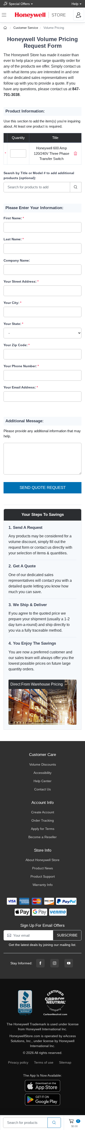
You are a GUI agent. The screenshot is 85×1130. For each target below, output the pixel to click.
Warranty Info (43, 885)
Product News (42, 868)
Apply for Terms (42, 829)
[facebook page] (40, 963)
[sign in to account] (78, 14)
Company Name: (17, 260)
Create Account (42, 812)
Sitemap (65, 1062)
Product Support (42, 876)
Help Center (42, 781)
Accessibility (42, 773)
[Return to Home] (6, 28)
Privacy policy (18, 1062)
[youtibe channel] (68, 963)
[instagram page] (54, 963)
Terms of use (43, 1062)
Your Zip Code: (16, 345)
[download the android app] (42, 1099)
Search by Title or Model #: (39, 175)
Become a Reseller (42, 837)
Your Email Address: (20, 387)
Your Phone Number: (20, 366)
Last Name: (13, 239)
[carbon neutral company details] (55, 1003)
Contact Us (42, 789)
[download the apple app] (42, 1085)
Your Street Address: (20, 281)
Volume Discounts (42, 764)
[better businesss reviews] (25, 1003)
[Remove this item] (75, 154)
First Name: (13, 218)
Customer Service (25, 28)
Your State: (12, 324)
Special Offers (19, 4)
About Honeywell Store (43, 860)
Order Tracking (42, 820)
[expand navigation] (4, 15)
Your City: (11, 303)
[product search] (54, 1122)
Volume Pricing (53, 28)
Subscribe (67, 935)
